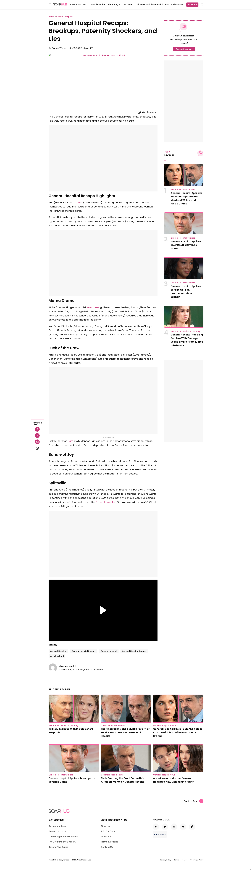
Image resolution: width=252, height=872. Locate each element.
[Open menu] (50, 4)
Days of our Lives (78, 4)
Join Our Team (108, 831)
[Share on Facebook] (37, 429)
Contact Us (107, 847)
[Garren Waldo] (54, 667)
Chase (78, 202)
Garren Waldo (59, 48)
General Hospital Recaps (84, 651)
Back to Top (190, 801)
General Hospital (97, 4)
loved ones (93, 307)
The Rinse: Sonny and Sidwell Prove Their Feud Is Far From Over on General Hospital (125, 732)
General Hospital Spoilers (183, 189)
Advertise (106, 836)
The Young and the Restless (121, 4)
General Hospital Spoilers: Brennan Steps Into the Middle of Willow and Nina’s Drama (177, 732)
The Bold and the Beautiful (150, 4)
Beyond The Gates (174, 4)
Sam (70, 441)
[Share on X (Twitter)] (37, 435)
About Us (105, 826)
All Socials (160, 834)
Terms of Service (180, 860)
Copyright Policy (196, 860)
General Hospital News (112, 775)
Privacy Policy (165, 860)
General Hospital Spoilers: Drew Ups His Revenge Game (186, 245)
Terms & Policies (109, 841)
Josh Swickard (57, 656)
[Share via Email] (37, 441)
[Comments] (37, 448)
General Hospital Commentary (185, 331)
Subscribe (192, 4)
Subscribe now (184, 49)
